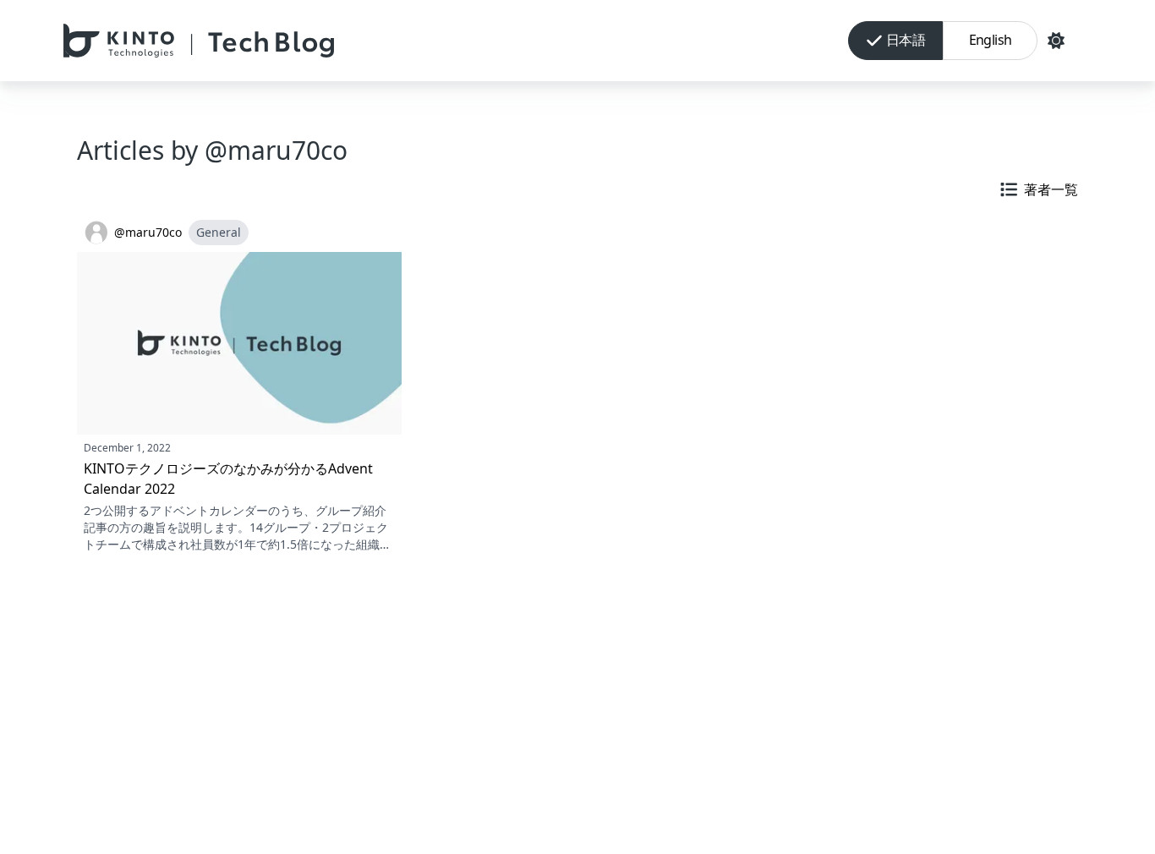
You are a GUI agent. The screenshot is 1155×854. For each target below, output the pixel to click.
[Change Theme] (1056, 40)
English (990, 39)
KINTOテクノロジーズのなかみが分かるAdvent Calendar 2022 (228, 478)
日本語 (905, 39)
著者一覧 (1051, 189)
